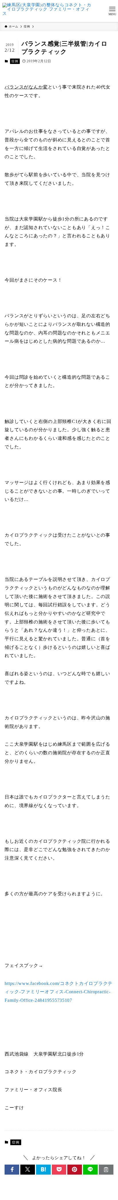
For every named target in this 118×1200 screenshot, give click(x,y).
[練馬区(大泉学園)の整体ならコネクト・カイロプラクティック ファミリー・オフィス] (47, 11)
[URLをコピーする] (106, 1170)
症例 (14, 61)
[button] (12, 1170)
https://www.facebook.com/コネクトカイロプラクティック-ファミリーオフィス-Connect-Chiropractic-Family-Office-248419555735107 (59, 992)
